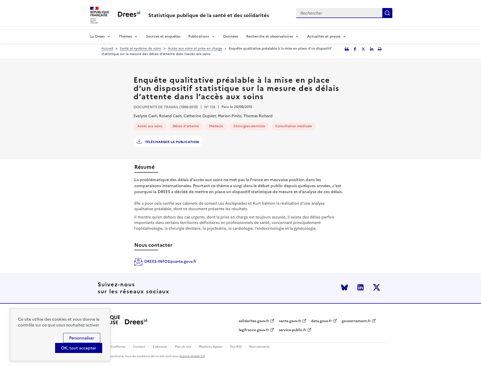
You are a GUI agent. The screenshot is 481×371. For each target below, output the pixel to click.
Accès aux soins (149, 126)
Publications (198, 36)
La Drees (97, 36)
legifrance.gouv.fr (254, 330)
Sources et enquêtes (163, 36)
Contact (139, 347)
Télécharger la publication (171, 142)
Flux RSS (236, 347)
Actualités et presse (323, 36)
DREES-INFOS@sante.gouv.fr (170, 261)
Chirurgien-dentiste (249, 126)
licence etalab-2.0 (192, 356)
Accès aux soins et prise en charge (195, 48)
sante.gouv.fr (290, 321)
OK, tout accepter (78, 348)
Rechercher (387, 13)
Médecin (216, 126)
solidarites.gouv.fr (254, 321)
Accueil (107, 48)
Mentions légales (210, 347)
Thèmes (125, 36)
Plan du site (183, 347)
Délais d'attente (186, 126)
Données (230, 36)
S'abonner (160, 347)
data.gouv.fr (321, 321)
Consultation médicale (293, 126)
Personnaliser (81, 338)
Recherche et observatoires (269, 36)
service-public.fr (292, 330)
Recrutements (259, 347)
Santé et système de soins (140, 48)
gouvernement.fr (356, 321)
